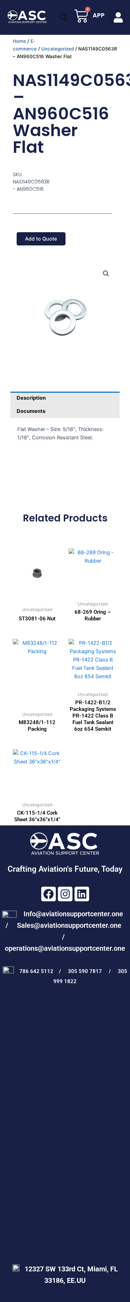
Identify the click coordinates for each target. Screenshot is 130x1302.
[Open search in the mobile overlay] (63, 17)
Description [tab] (31, 398)
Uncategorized (57, 49)
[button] (118, 17)
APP (99, 15)
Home (19, 41)
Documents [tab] (31, 411)
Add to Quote (41, 239)
